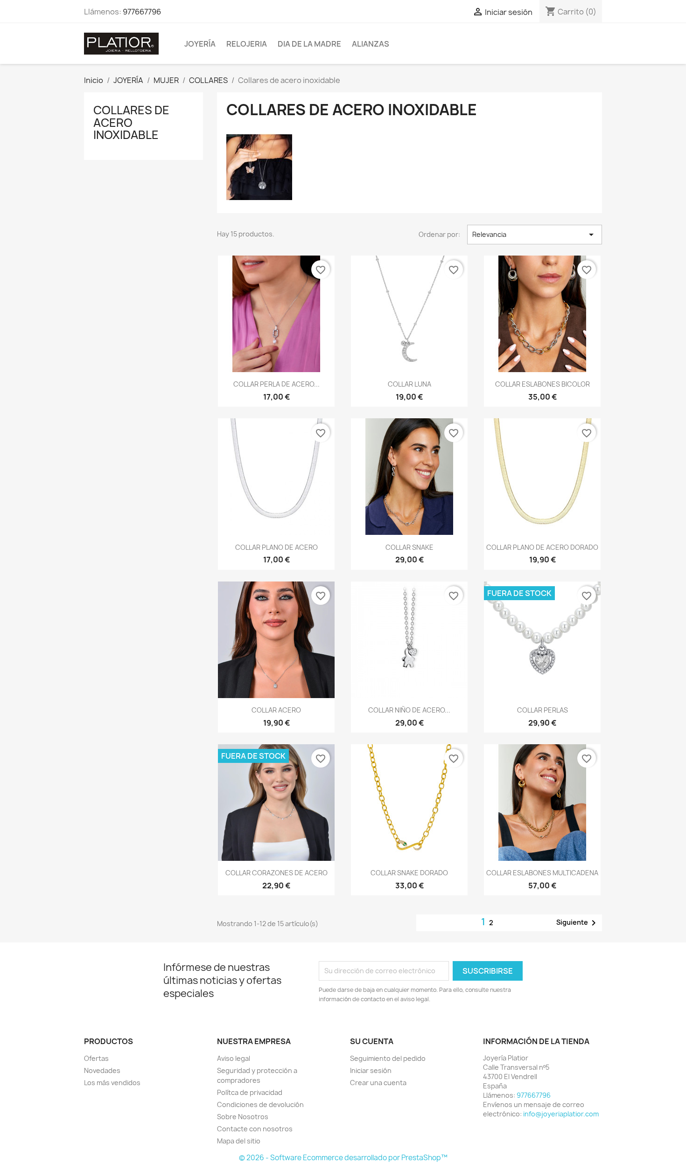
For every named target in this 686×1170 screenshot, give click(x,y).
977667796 (142, 12)
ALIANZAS (370, 44)
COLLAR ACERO (276, 710)
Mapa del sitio (238, 1140)
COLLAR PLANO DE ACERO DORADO (542, 547)
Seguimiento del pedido (388, 1058)
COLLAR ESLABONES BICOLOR (542, 384)
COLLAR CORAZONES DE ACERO (276, 872)
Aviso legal (233, 1058)
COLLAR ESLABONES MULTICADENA (542, 872)
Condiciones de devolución (260, 1104)
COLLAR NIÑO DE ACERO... (409, 710)
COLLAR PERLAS (542, 710)
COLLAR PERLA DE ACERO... (276, 384)
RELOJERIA (246, 44)
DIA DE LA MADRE (309, 44)
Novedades (102, 1070)
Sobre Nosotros (242, 1116)
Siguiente (577, 922)
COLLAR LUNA (409, 384)
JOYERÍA (200, 44)
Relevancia (534, 234)
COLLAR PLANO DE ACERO (276, 547)
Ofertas (96, 1058)
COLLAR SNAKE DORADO (409, 872)
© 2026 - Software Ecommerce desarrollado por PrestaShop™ (343, 1158)
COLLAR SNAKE (409, 547)
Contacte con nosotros (255, 1128)
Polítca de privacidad (249, 1092)
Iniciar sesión (371, 1070)
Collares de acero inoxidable (131, 122)
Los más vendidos (112, 1082)
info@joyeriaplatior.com (561, 1113)
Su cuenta (371, 1041)
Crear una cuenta (378, 1082)
